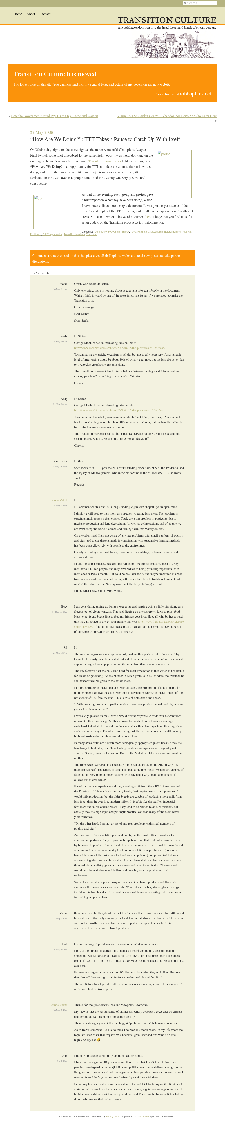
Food (133, 231)
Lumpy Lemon (113, 1116)
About (30, 13)
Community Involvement (107, 231)
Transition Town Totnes (104, 161)
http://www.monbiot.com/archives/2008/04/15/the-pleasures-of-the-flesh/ (119, 348)
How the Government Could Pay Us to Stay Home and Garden (54, 115)
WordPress (143, 1116)
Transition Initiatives (74, 234)
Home (17, 13)
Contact (45, 13)
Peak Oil (186, 231)
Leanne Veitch (58, 500)
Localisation (156, 231)
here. (148, 216)
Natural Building (172, 231)
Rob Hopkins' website (117, 255)
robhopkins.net (195, 93)
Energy (125, 231)
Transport (91, 234)
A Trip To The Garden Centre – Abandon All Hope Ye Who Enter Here (167, 115)
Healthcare (143, 231)
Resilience (35, 234)
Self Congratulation (52, 234)
